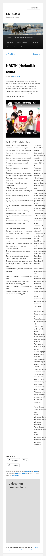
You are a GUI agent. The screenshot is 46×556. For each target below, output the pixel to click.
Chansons (34, 42)
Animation (10, 42)
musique (28, 471)
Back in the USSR (22, 42)
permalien (15, 475)
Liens (8, 47)
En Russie (13, 14)
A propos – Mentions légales (24, 37)
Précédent (10, 54)
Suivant (36, 54)
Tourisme (24, 47)
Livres (16, 47)
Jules (36, 471)
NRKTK (24, 473)
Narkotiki (18, 473)
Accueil (9, 37)
